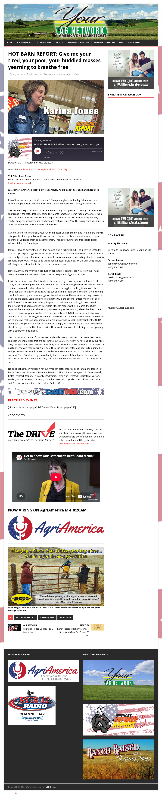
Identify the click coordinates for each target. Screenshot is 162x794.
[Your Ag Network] (81, 37)
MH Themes (51, 787)
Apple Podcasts (27, 169)
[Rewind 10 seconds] (50, 152)
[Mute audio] (45, 152)
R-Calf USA (65, 617)
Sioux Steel (134, 42)
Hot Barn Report (64, 74)
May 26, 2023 (18, 74)
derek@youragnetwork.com (122, 277)
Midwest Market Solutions (108, 42)
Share (47, 157)
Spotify (63, 169)
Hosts (59, 42)
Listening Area (43, 42)
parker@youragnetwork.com (122, 263)
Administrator (35, 74)
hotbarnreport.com (19, 183)
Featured (51, 74)
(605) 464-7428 (115, 267)
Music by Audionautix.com (121, 307)
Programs (22, 42)
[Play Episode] (37, 151)
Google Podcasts (47, 169)
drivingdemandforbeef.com (74, 443)
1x (56, 152)
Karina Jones (47, 617)
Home (9, 42)
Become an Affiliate (78, 42)
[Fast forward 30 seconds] (61, 152)
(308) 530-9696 (115, 281)
